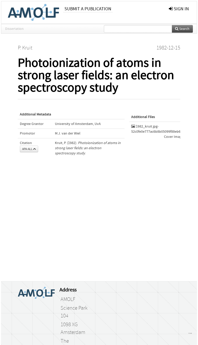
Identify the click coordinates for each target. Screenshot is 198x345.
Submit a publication (87, 9)
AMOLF (68, 299)
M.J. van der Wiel (67, 133)
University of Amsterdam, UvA (78, 124)
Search (183, 29)
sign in (181, 9)
